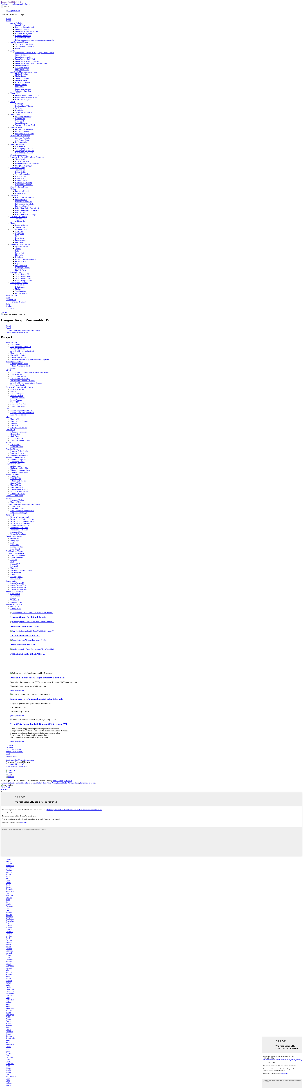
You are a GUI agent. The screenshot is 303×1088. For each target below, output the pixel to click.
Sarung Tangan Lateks (23, 281)
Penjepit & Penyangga (23, 166)
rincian (21, 690)
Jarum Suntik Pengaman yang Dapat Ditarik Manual (34, 53)
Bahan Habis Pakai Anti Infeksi (27, 208)
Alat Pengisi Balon (22, 140)
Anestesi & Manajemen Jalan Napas (23, 72)
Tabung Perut (20, 170)
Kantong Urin (20, 193)
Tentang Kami (11, 300)
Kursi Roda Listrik (22, 161)
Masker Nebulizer (22, 74)
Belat (17, 251)
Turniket (18, 249)
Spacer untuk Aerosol (23, 89)
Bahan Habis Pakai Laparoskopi (27, 210)
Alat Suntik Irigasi (22, 68)
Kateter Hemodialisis (23, 36)
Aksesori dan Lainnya (18, 217)
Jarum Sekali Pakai (22, 65)
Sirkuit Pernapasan (22, 78)
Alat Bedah (14, 195)
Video (8, 298)
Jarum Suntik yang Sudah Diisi (26, 31)
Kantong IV (19, 104)
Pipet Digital (20, 242)
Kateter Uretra (20, 176)
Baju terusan (20, 287)
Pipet (17, 236)
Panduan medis (21, 142)
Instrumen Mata (21, 200)
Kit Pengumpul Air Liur (24, 149)
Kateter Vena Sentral (23, 38)
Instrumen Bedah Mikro (24, 206)
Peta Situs (68, 781)
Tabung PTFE (20, 219)
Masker (18, 289)
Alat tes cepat (20, 146)
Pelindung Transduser (23, 117)
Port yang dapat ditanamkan (25, 27)
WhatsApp (5, 789)
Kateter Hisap (20, 178)
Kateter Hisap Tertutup (23, 183)
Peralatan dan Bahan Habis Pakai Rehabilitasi (27, 157)
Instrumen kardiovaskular (24, 204)
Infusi (12, 102)
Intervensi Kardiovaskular (20, 136)
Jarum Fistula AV (21, 123)
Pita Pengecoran (21, 266)
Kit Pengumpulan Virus (24, 153)
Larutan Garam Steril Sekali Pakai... (28, 617)
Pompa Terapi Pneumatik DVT (26, 97)
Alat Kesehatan (73, 783)
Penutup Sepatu (21, 293)
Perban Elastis (20, 261)
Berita (8, 304)
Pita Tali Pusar (20, 270)
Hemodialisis (15, 114)
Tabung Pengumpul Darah (25, 46)
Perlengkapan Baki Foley (24, 134)
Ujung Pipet (19, 234)
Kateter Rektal (20, 172)
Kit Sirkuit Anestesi (22, 83)
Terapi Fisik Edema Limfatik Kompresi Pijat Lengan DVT (38, 724)
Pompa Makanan (21, 225)
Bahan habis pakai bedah (24, 197)
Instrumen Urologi (22, 191)
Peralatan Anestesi (22, 131)
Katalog (9, 306)
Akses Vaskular (16, 23)
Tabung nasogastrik (17, 494)
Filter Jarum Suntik (22, 70)
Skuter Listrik (20, 159)
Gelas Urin (19, 232)
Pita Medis (19, 255)
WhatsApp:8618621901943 (16, 766)
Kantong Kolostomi (22, 268)
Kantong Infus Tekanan (24, 106)
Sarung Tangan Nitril (23, 278)
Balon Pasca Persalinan (24, 185)
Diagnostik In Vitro (17, 144)
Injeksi (12, 51)
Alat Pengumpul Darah (19, 42)
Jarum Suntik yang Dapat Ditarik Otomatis (31, 63)
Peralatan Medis (16, 127)
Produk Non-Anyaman (19, 283)
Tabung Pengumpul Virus (24, 151)
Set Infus (18, 108)
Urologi (13, 189)
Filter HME (19, 87)
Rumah (8, 19)
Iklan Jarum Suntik (8, 783)
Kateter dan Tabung (17, 168)
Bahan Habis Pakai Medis (25, 783)
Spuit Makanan (21, 55)
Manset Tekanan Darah (19, 187)
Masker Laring (20, 76)
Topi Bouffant (20, 291)
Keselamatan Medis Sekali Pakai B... (28, 654)
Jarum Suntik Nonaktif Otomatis (27, 61)
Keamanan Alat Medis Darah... (25, 626)
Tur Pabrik (10, 747)
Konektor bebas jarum (23, 34)
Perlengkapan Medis (59, 783)
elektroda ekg (20, 221)
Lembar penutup (21, 240)
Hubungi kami (11, 308)
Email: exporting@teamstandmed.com (15, 4)
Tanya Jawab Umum (18, 302)
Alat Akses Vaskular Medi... (23, 644)
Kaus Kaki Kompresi (23, 100)
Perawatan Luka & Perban (20, 244)
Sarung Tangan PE (22, 274)
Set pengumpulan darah (24, 44)
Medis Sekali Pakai (43, 783)
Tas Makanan (20, 227)
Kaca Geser (19, 238)
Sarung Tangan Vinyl (23, 276)
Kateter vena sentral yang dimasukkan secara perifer (34, 40)
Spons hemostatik (21, 246)
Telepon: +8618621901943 (11, 2)
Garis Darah (19, 121)
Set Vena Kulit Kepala (23, 112)
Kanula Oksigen (21, 180)
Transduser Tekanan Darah (25, 125)
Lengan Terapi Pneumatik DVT (27, 95)
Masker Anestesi (21, 80)
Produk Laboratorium (18, 229)
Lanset (17, 48)
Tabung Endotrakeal (22, 174)
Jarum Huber (20, 25)
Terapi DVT (15, 93)
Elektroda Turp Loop (23, 212)
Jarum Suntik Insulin (23, 57)
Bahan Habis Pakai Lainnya (25, 215)
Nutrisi (13, 223)
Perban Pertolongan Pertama (25, 259)
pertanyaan (14, 690)
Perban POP (19, 253)
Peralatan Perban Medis (24, 129)
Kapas (17, 264)
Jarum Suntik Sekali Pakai (25, 59)
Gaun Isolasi (20, 285)
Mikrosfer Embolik (22, 29)
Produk (8, 21)
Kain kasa (19, 257)
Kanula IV (19, 110)
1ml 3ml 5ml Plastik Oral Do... (25, 635)
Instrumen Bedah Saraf (23, 202)
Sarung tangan (15, 272)
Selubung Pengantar (22, 138)
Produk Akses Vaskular (14, 752)
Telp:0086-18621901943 (15, 764)
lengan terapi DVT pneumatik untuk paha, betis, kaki (36, 699)
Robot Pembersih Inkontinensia (27, 163)
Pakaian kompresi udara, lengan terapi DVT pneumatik (37, 677)
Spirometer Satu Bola (23, 91)
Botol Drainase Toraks (18, 155)
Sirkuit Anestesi (21, 85)
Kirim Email (5, 787)
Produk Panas (58, 781)
